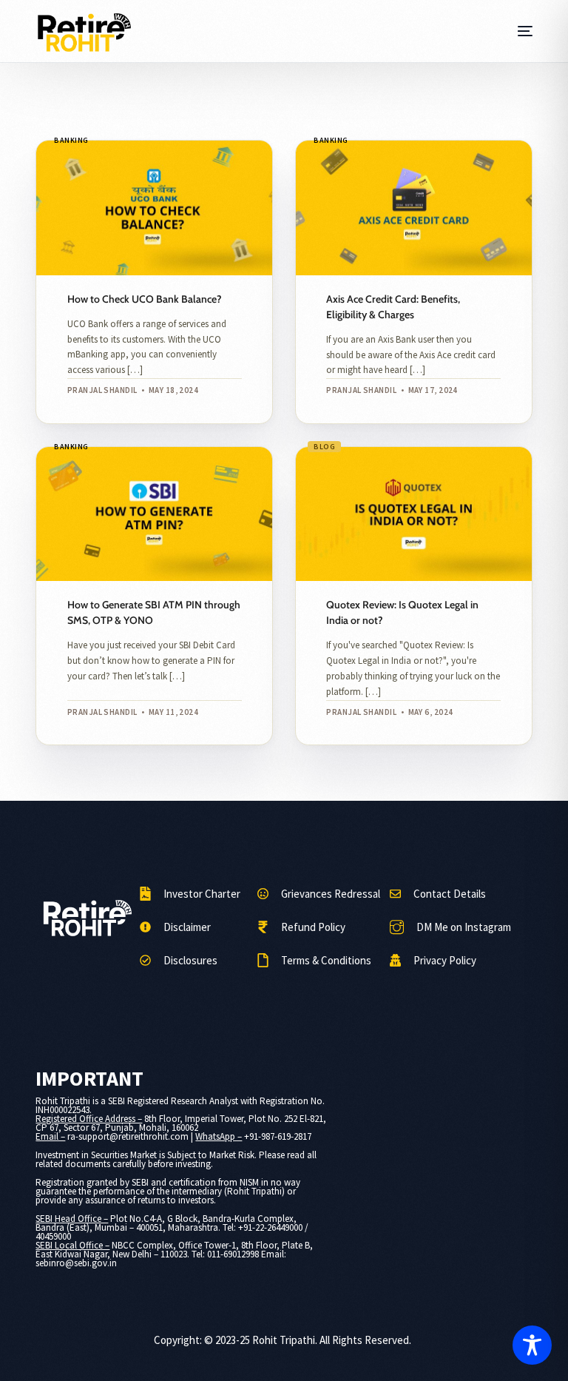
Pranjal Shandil (102, 390)
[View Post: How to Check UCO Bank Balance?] (154, 208)
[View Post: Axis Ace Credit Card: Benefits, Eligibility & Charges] (414, 208)
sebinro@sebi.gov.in (76, 1263)
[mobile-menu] (522, 31)
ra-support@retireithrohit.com (128, 1136)
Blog (324, 446)
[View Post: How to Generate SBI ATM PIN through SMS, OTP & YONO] (154, 514)
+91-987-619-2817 (277, 1136)
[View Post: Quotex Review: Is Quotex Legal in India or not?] (414, 514)
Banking (71, 140)
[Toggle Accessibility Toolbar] (532, 1345)
